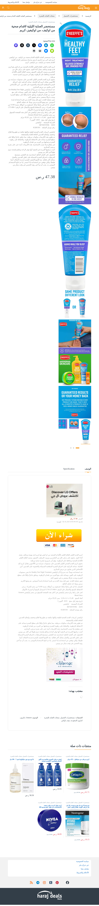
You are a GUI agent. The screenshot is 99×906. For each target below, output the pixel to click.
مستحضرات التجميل (71, 16)
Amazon (29, 718)
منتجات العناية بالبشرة (47, 16)
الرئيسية (88, 16)
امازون (22, 718)
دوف (68, 720)
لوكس (63, 720)
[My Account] (3, 7)
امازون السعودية (77, 720)
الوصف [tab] (88, 469)
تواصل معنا (26, 2)
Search (8, 7)
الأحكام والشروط (13, 2)
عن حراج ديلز (37, 2)
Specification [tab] (68, 469)
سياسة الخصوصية (51, 2)
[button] (61, 23)
